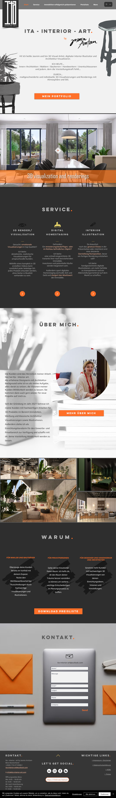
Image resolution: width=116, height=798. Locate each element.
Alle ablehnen (90, 794)
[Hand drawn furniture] (57, 223)
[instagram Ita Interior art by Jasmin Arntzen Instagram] (55, 771)
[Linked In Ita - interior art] (49, 771)
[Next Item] (112, 490)
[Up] (22, 293)
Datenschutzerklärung (52, 795)
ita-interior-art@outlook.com (17, 767)
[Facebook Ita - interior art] (60, 771)
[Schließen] (113, 794)
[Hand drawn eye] (22, 225)
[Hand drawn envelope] (69, 656)
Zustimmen (105, 794)
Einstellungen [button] (77, 794)
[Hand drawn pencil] (93, 224)
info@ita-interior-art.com (16, 772)
